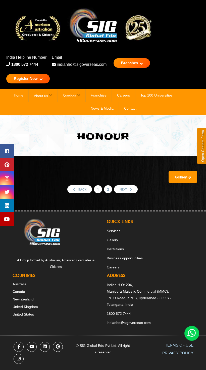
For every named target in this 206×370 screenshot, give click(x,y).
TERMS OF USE (179, 345)
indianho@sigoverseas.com (81, 64)
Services (70, 96)
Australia (19, 284)
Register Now (26, 78)
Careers (123, 95)
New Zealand (23, 299)
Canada (19, 292)
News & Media (102, 108)
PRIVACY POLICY (177, 353)
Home (18, 95)
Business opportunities (125, 258)
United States (23, 314)
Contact (130, 108)
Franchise (99, 95)
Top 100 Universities (156, 95)
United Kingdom (25, 307)
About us (41, 96)
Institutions (115, 249)
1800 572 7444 (24, 64)
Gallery (181, 177)
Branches (130, 63)
